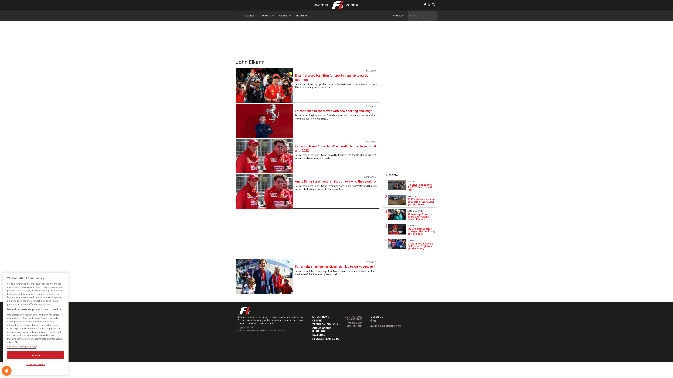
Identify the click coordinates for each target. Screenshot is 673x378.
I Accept (36, 355)
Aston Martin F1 (415, 211)
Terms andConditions (354, 325)
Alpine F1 (412, 240)
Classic (317, 320)
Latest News (320, 316)
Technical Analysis (325, 324)
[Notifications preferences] (7, 371)
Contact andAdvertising (353, 318)
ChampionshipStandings (321, 329)
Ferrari (411, 226)
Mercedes (412, 196)
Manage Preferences (385, 326)
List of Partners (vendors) (21, 346)
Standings (321, 5)
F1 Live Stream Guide (325, 338)
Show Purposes (35, 364)
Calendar (352, 5)
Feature (411, 182)
